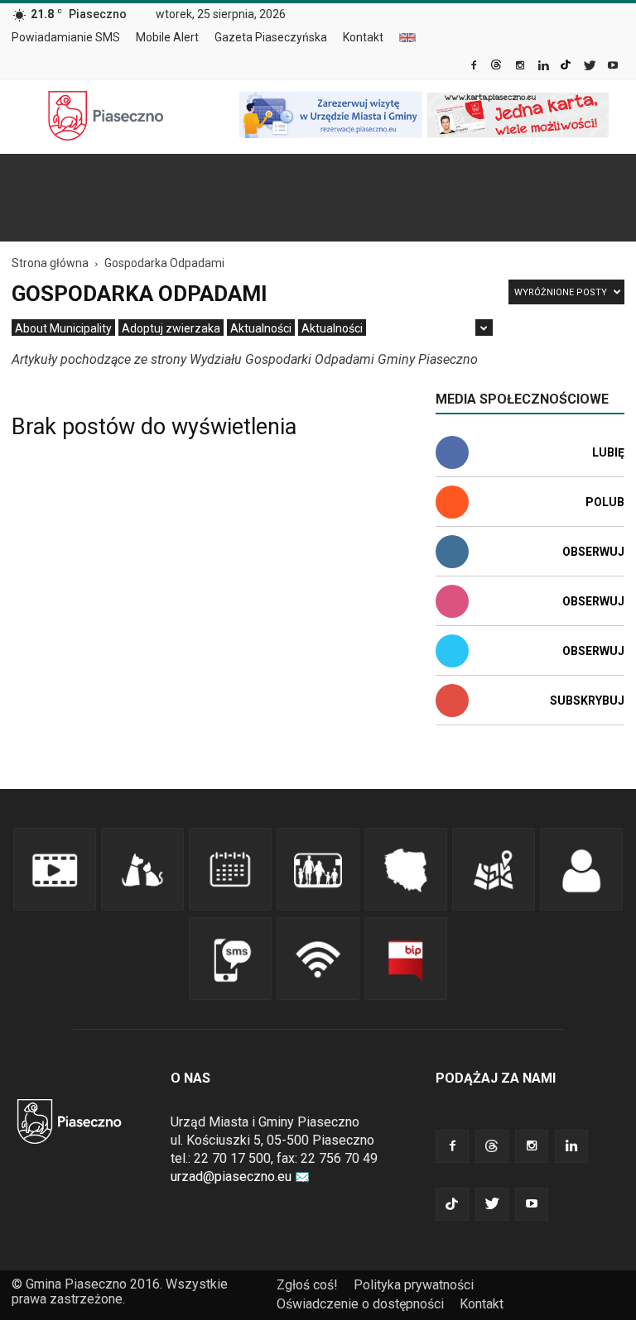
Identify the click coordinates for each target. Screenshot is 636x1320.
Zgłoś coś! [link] (307, 1285)
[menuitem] (72, 38)
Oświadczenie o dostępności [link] (360, 1304)
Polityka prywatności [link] (414, 1285)
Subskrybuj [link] (587, 700)
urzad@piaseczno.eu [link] (231, 1176)
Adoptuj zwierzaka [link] (171, 328)
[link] (475, 67)
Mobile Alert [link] (167, 37)
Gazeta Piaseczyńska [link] (270, 37)
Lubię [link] (608, 452)
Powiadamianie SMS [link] (66, 37)
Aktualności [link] (261, 328)
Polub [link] (604, 502)
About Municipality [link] (407, 37)
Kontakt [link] (363, 37)
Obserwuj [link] (593, 551)
